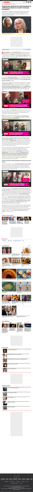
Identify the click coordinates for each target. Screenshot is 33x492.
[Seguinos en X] (30, 2)
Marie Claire (15, 479)
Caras (7, 479)
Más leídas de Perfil (6, 385)
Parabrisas (27, 479)
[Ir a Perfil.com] (29, 0)
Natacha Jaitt (10, 240)
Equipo (27, 481)
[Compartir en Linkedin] (28, 49)
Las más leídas (5, 347)
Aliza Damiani (4, 240)
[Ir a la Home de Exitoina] (7, 2)
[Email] (30, 49)
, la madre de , (12, 52)
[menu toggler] (2, 2)
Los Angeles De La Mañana (17, 240)
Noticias (10, 479)
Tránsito (21, 483)
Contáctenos (18, 481)
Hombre (23, 479)
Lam (23, 240)
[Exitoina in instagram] (26, 2)
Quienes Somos (12, 481)
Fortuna (19, 479)
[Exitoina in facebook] (28, 2)
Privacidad (23, 481)
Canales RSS (6, 481)
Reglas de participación (14, 483)
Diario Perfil (2, 479)
